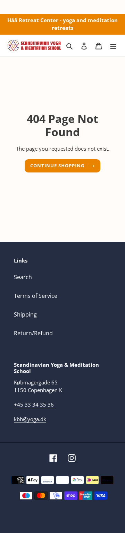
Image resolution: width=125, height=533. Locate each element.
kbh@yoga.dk (30, 419)
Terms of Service (35, 296)
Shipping (25, 314)
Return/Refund (33, 333)
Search (23, 277)
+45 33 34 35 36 (34, 404)
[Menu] (113, 45)
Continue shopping (57, 165)
